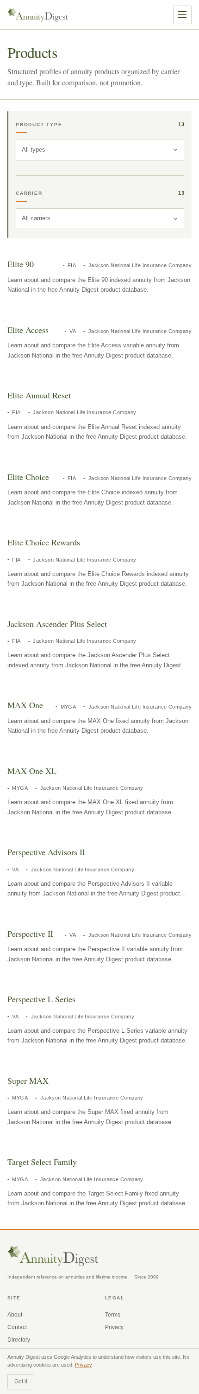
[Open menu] (182, 15)
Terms (112, 1314)
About (14, 1314)
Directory (18, 1339)
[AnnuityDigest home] (37, 14)
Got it (20, 1381)
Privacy (114, 1327)
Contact (17, 1327)
